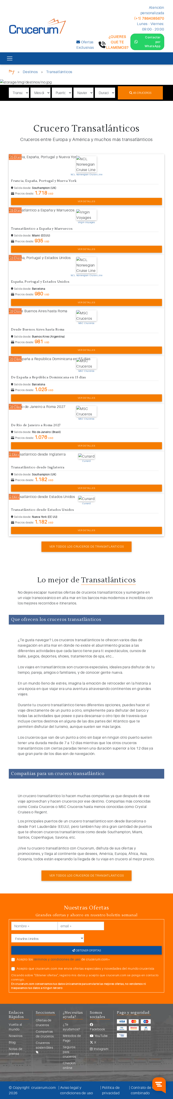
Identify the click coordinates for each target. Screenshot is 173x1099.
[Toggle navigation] (10, 58)
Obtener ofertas (88, 950)
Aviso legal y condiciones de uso (76, 1090)
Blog (12, 1042)
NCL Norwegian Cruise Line (86, 174)
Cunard (86, 461)
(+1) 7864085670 (149, 18)
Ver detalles (86, 201)
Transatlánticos (59, 71)
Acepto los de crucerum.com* (63, 959)
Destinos (30, 71)
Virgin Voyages (86, 222)
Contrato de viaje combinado (145, 1090)
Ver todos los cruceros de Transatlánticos (86, 546)
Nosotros (15, 1036)
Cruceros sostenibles (44, 1045)
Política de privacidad (111, 1090)
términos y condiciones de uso (57, 959)
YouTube (101, 1036)
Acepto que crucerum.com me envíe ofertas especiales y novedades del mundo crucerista (85, 968)
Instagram (101, 1049)
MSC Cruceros (86, 323)
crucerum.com (43, 1087)
